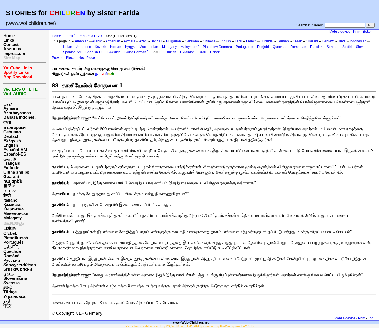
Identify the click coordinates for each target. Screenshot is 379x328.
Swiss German (135, 52)
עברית (9, 191)
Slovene (362, 47)
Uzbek (215, 52)
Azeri (143, 41)
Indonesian (358, 41)
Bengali (156, 41)
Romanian (298, 47)
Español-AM (15, 150)
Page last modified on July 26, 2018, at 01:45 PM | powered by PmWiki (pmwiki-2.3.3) (189, 326)
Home (9, 36)
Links (8, 40)
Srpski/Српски (17, 269)
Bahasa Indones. (19, 117)
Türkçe (10, 292)
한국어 (9, 186)
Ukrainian (187, 52)
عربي (8, 104)
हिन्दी (7, 195)
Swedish (113, 52)
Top (370, 318)
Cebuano (12, 132)
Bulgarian (173, 41)
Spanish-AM (72, 52)
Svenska (11, 283)
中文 (7, 306)
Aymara (10, 108)
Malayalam (189, 47)
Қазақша (11, 204)
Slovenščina (15, 278)
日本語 (9, 228)
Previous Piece (63, 58)
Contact (11, 44)
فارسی (9, 159)
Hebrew (328, 41)
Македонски (15, 213)
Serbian (332, 47)
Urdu (202, 52)
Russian (316, 47)
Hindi (342, 41)
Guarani (11, 176)
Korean (115, 47)
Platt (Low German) (217, 47)
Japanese (83, 47)
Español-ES (14, 154)
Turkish (170, 52)
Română (11, 256)
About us (12, 49)
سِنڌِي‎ (8, 274)
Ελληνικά (12, 141)
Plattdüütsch (15, 238)
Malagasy (12, 218)
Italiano (10, 200)
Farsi (238, 41)
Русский (11, 260)
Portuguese (244, 47)
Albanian (82, 41)
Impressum (14, 53)
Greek (297, 41)
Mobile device (339, 32)
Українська (14, 296)
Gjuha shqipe (16, 172)
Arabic (97, 41)
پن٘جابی (11, 247)
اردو (6, 301)
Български (14, 127)
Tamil (69, 36)
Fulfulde (11, 168)
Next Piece (87, 58)
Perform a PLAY (90, 36)
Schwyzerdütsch (19, 265)
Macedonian (148, 47)
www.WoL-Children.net (191, 322)
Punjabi (263, 47)
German (283, 41)
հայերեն (12, 181)
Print (356, 32)
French (251, 41)
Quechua (12, 251)
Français (11, 163)
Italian (67, 47)
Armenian (112, 41)
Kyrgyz (130, 47)
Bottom (368, 32)
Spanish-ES (94, 52)
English (10, 145)
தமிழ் (7, 287)
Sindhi (347, 47)
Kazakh (100, 47)
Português (13, 242)
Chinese (209, 41)
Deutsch (11, 136)
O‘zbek (10, 233)
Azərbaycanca (17, 113)
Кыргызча (13, 209)
